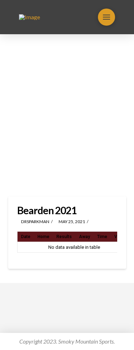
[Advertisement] (67, 115)
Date (25, 236)
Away (84, 236)
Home (43, 236)
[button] (106, 17)
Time (102, 236)
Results (64, 236)
